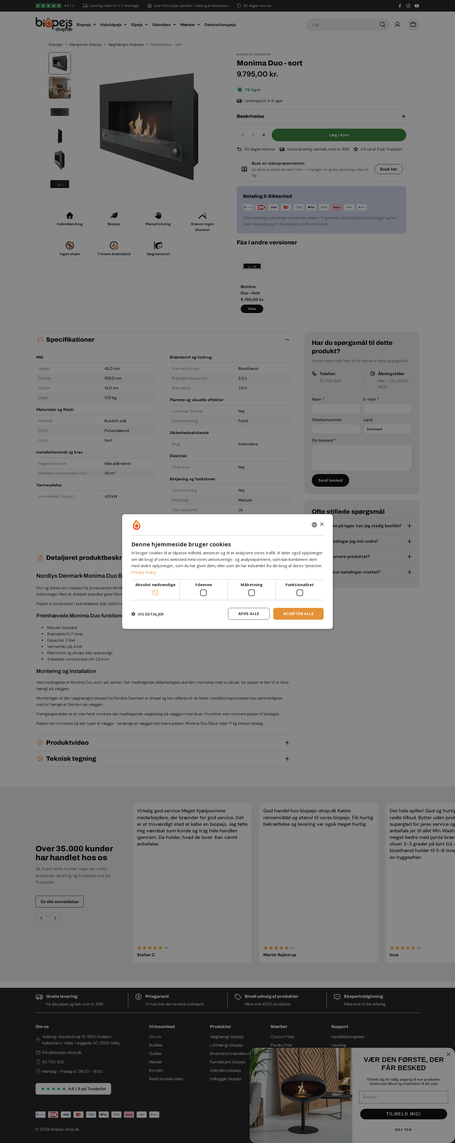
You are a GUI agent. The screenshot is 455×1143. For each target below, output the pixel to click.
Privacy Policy (143, 572)
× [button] (322, 524)
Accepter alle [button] (298, 613)
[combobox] (314, 524)
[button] (147, 614)
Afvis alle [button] (248, 613)
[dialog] (227, 571)
